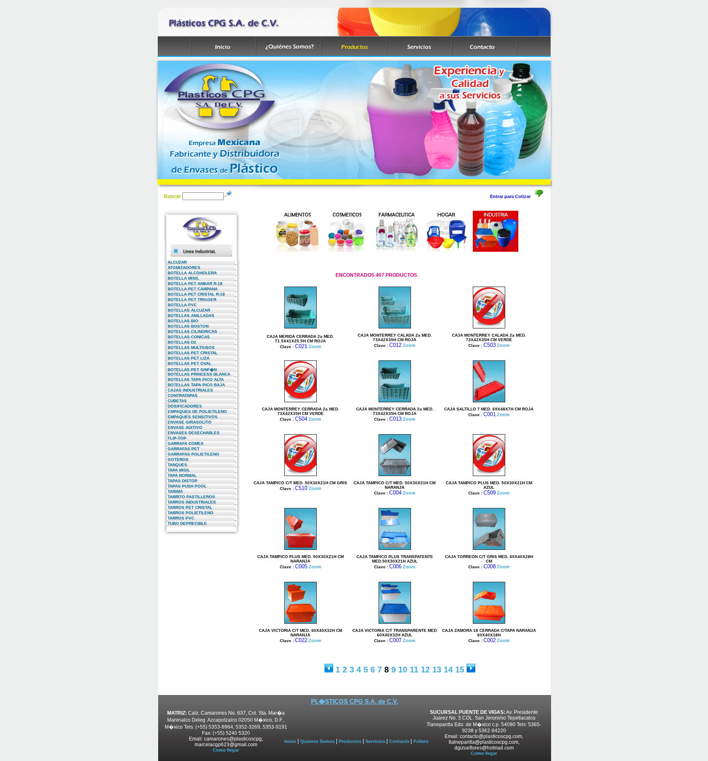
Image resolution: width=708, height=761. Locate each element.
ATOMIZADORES (182, 267)
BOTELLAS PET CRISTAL (191, 353)
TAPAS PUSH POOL (185, 486)
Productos (351, 741)
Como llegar (226, 749)
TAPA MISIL (177, 470)
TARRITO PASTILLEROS (189, 496)
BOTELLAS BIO (181, 321)
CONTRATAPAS (180, 395)
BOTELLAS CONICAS (187, 337)
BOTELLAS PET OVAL (187, 363)
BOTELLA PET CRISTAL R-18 (194, 294)
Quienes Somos (318, 741)
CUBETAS (175, 401)
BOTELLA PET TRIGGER (190, 299)
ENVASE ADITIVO (183, 427)
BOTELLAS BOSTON (186, 326)
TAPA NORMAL (180, 475)
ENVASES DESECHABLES (192, 433)
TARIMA (173, 491)
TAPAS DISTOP (180, 480)
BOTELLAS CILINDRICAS (190, 331)
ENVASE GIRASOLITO (187, 422)
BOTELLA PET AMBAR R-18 (193, 283)
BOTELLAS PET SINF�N (190, 369)
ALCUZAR (175, 262)
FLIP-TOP (175, 438)
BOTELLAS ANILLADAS (189, 315)
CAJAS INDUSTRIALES (188, 390)
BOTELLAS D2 (180, 342)
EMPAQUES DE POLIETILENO (195, 411)
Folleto (421, 741)
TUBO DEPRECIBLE (185, 523)
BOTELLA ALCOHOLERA (190, 273)
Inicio (290, 741)
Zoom (315, 346)
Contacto (400, 741)
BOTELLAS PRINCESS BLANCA (197, 374)
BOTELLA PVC (180, 305)
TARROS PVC (179, 518)
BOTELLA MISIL (181, 278)
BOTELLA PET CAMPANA (191, 289)
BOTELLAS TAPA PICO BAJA (194, 385)
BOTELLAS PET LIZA (186, 358)
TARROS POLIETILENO (188, 512)
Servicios (375, 741)
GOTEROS (176, 459)
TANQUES (175, 465)
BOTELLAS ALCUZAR (187, 310)
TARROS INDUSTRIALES (190, 502)
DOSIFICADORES (183, 406)
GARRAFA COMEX (184, 443)
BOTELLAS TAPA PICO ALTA (194, 379)
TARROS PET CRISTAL (188, 507)
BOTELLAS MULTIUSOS (189, 347)
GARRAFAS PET (182, 449)
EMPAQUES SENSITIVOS (191, 417)
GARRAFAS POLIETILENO (191, 454)
